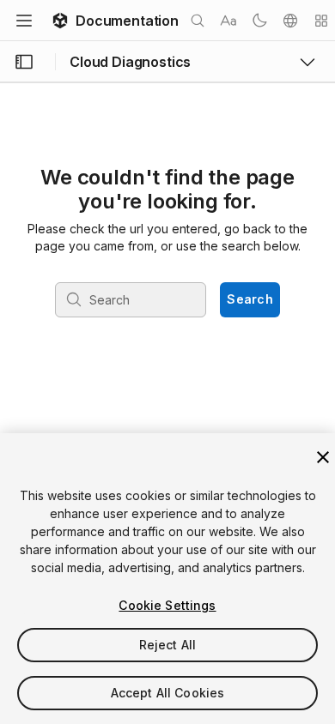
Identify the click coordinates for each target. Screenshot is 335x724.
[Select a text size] (228, 21)
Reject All (167, 644)
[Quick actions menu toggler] (321, 21)
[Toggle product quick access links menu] (307, 61)
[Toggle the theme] (259, 21)
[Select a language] (290, 21)
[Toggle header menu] (24, 20)
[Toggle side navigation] (24, 61)
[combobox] (132, 299)
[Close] (323, 457)
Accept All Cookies (168, 692)
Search (250, 299)
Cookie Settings (167, 605)
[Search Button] (198, 21)
